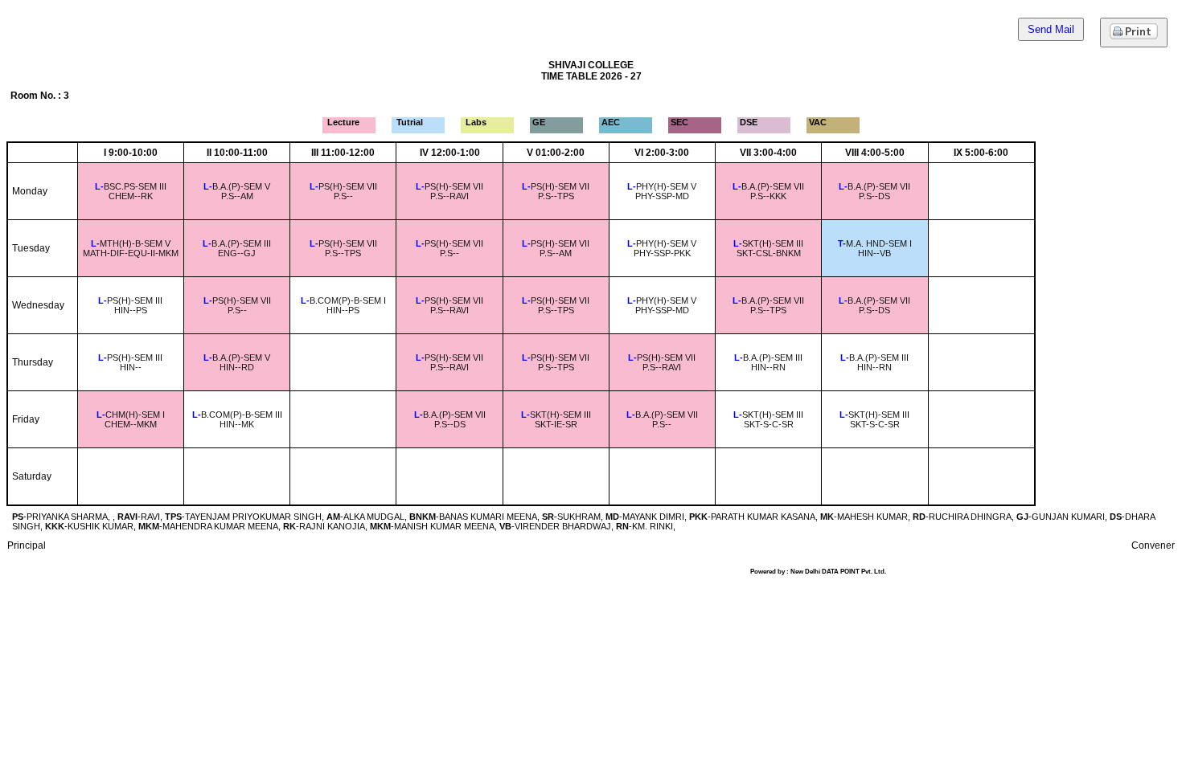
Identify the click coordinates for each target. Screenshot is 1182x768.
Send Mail (1051, 29)
